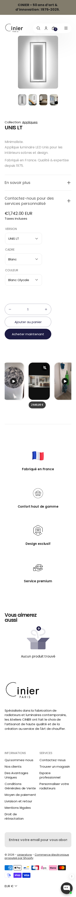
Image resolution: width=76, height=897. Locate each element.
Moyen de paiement (20, 795)
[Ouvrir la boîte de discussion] (67, 888)
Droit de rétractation (14, 816)
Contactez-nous (52, 760)
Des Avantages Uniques (16, 775)
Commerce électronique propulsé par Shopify (37, 856)
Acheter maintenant (28, 334)
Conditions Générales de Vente (20, 786)
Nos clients (13, 766)
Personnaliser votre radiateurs (54, 786)
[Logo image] (14, 28)
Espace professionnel (49, 775)
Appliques (30, 122)
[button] (38, 182)
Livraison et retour (18, 801)
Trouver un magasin (54, 766)
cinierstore (24, 855)
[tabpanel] (23, 101)
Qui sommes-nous (19, 760)
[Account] (46, 28)
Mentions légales (18, 807)
